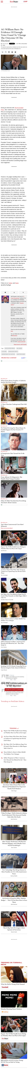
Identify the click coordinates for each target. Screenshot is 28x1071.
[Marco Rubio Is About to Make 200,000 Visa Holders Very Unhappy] (14, 610)
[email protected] (21, 341)
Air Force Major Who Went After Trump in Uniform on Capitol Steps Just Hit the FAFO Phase (13, 571)
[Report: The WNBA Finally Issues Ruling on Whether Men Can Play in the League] (14, 538)
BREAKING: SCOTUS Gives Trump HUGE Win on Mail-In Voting (12, 1061)
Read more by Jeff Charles (20, 344)
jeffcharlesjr (14, 335)
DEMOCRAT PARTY (13, 351)
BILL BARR (19, 348)
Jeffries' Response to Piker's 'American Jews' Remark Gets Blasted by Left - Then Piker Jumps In (13, 643)
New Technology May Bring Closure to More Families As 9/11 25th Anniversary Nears (14, 872)
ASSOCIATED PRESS (10, 348)
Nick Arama (3, 647)
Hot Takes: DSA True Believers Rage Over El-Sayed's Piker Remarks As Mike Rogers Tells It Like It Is (14, 595)
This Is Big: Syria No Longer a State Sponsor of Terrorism (14, 929)
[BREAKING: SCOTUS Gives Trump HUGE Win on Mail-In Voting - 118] (14, 1050)
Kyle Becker (4, 550)
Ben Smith (14, 847)
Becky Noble (14, 876)
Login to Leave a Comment (14, 689)
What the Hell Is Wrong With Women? (13, 984)
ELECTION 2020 (21, 354)
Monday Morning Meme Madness (11, 1009)
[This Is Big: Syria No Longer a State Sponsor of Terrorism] (14, 919)
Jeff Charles (5, 43)
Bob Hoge (14, 790)
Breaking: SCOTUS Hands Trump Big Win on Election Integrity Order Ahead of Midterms (13, 667)
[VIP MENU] (25, 1)
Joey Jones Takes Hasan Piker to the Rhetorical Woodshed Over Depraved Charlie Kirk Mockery (14, 787)
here (12, 331)
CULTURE (4, 351)
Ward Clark (14, 932)
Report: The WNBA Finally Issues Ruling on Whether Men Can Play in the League (13, 547)
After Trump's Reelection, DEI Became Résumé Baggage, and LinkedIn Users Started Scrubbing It (14, 843)
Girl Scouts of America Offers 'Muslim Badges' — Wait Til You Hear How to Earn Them (14, 900)
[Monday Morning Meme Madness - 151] (14, 999)
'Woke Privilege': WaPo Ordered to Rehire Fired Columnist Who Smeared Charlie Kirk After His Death (14, 815)
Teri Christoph (4, 575)
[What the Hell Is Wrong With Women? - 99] (14, 974)
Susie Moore (4, 670)
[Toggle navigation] (2, 1)
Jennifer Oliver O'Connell (7, 599)
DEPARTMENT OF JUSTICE (8, 354)
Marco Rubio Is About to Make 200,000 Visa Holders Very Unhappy (13, 619)
